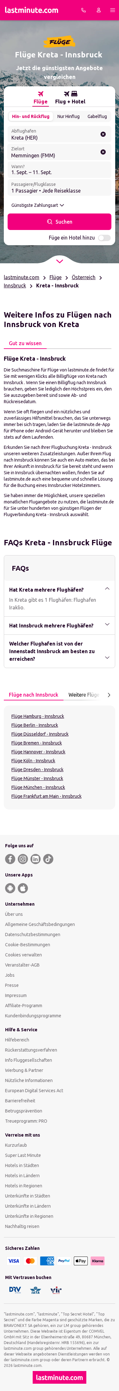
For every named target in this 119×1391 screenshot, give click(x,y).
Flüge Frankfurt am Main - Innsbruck (46, 796)
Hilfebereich (17, 1039)
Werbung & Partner (24, 1070)
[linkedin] (35, 859)
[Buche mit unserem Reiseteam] (83, 10)
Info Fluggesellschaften (28, 1060)
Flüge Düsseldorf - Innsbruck (40, 734)
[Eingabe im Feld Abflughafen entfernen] (103, 134)
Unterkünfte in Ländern (28, 1206)
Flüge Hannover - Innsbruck (38, 751)
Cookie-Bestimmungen (27, 944)
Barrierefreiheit (20, 1100)
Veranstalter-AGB (22, 965)
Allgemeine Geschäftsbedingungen (40, 924)
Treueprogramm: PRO (26, 1121)
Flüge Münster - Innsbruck (37, 778)
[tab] (40, 98)
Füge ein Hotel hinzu (72, 237)
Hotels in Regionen (23, 1185)
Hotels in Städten (22, 1165)
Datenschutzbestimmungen (32, 934)
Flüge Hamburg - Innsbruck (37, 716)
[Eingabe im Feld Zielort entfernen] (103, 152)
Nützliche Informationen (29, 1080)
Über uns (14, 914)
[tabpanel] (59, 436)
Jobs (10, 975)
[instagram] (23, 859)
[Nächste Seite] (109, 695)
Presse (12, 985)
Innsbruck (15, 285)
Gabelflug (97, 116)
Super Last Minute (23, 1155)
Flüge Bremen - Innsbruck (36, 742)
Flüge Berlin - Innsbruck (34, 725)
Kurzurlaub (16, 1145)
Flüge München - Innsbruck (38, 787)
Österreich (84, 277)
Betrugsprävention (23, 1110)
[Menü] (112, 10)
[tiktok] (48, 859)
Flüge (56, 277)
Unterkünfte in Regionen (29, 1216)
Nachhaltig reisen (22, 1226)
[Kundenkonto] (98, 10)
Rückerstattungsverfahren (31, 1050)
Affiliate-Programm (23, 1005)
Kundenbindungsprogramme (33, 1015)
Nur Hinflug (68, 116)
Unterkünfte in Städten (27, 1195)
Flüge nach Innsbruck (33, 695)
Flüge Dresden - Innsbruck (37, 769)
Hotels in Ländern (22, 1175)
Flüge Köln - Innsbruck (33, 760)
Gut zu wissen (25, 343)
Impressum (16, 995)
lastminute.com (21, 277)
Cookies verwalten (23, 954)
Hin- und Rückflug (31, 116)
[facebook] (10, 859)
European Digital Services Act (34, 1090)
